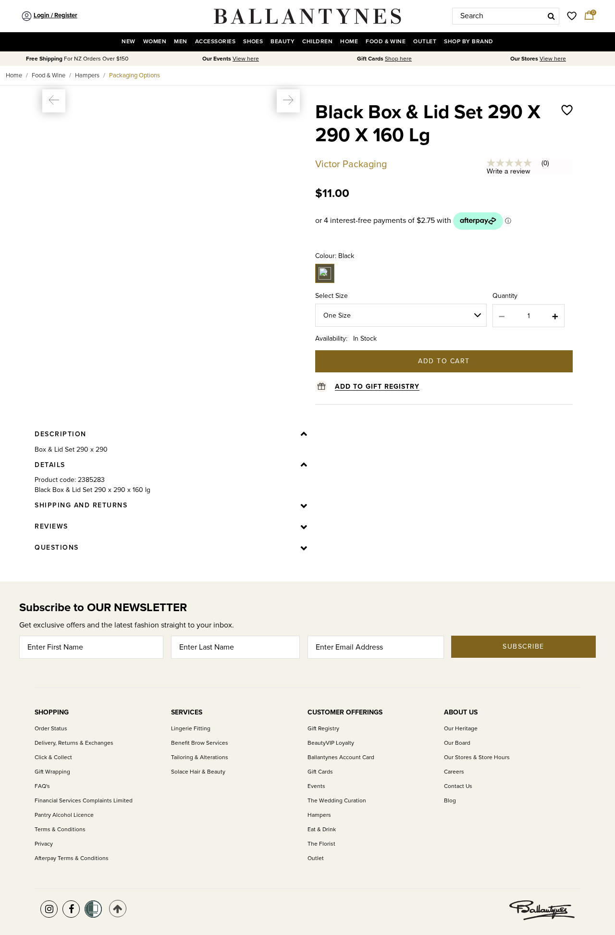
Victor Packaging (351, 164)
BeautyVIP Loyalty (331, 743)
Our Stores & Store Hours (477, 757)
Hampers (87, 75)
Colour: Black (334, 256)
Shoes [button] (253, 41)
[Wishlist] (567, 133)
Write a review (508, 171)
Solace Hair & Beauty (198, 771)
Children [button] (317, 41)
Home (14, 75)
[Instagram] (49, 909)
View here (246, 58)
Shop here (398, 58)
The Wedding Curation (337, 800)
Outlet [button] (424, 41)
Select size (331, 296)
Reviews (51, 526)
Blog (450, 800)
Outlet (316, 858)
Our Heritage (461, 728)
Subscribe (523, 646)
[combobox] (505, 16)
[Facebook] (71, 909)
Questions (57, 547)
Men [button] (180, 41)
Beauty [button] (283, 41)
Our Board (457, 743)
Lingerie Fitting (190, 728)
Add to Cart (444, 361)
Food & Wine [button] (386, 41)
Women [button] (154, 41)
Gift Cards (320, 771)
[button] (53, 100)
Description (60, 434)
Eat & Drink (322, 829)
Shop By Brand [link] (468, 41)
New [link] (128, 41)
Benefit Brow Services (199, 743)
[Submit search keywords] (551, 16)
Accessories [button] (215, 41)
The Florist (321, 844)
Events (316, 786)
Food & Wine (48, 75)
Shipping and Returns (81, 505)
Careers (454, 771)
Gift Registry (323, 728)
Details (50, 465)
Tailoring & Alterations (199, 757)
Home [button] (349, 41)
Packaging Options (134, 75)
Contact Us (458, 786)
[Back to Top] (117, 908)
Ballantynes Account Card (341, 757)
